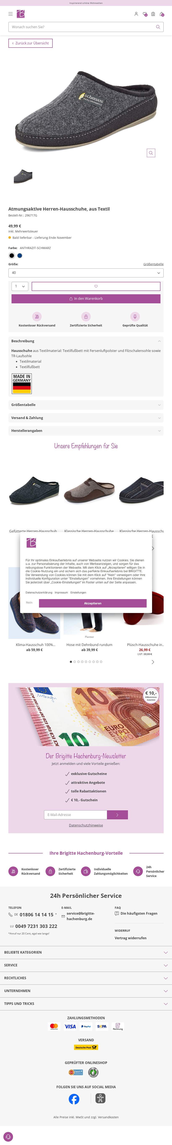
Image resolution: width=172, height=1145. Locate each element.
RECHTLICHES (15, 978)
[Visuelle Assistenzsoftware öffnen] (98, 1098)
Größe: (13, 264)
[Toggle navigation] (10, 14)
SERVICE (10, 965)
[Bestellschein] (153, 14)
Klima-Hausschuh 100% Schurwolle (34, 644)
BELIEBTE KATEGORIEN (23, 952)
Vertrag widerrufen (131, 938)
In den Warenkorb (88, 298)
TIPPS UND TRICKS (19, 1003)
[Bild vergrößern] (151, 153)
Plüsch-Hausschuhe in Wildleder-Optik (144, 644)
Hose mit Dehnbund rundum (89, 644)
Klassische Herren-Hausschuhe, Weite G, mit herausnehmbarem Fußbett (89, 531)
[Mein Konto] (136, 14)
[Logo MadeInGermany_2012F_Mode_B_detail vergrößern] (21, 384)
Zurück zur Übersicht (32, 43)
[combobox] (86, 27)
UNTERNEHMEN (17, 990)
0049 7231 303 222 (36, 926)
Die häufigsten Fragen (139, 913)
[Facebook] (74, 1099)
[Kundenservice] (8, 1137)
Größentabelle (153, 264)
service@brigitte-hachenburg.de (81, 916)
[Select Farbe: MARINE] (19, 255)
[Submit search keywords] (158, 27)
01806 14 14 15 (36, 914)
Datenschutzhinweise (86, 825)
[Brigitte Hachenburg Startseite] (20, 14)
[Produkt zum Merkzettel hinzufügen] (96, 286)
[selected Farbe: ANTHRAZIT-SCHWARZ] (11, 255)
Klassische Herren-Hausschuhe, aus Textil (145, 531)
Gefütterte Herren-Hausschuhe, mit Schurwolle (34, 531)
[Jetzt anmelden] (117, 814)
